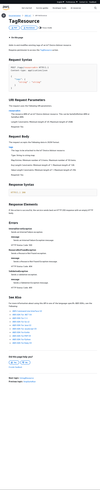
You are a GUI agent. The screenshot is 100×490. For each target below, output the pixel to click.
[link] (41, 15)
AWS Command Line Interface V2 (27, 311)
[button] (16, 37)
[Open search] (95, 7)
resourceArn (14, 110)
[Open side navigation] (3, 15)
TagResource (46, 50)
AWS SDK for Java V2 (21, 325)
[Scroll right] (82, 8)
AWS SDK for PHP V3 (21, 336)
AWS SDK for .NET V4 (21, 314)
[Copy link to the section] (6, 60)
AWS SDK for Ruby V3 (22, 343)
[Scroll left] (19, 8)
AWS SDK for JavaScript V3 (24, 329)
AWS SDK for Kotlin (21, 332)
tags (18, 79)
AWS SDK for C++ (20, 318)
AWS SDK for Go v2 (20, 321)
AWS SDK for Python (21, 339)
